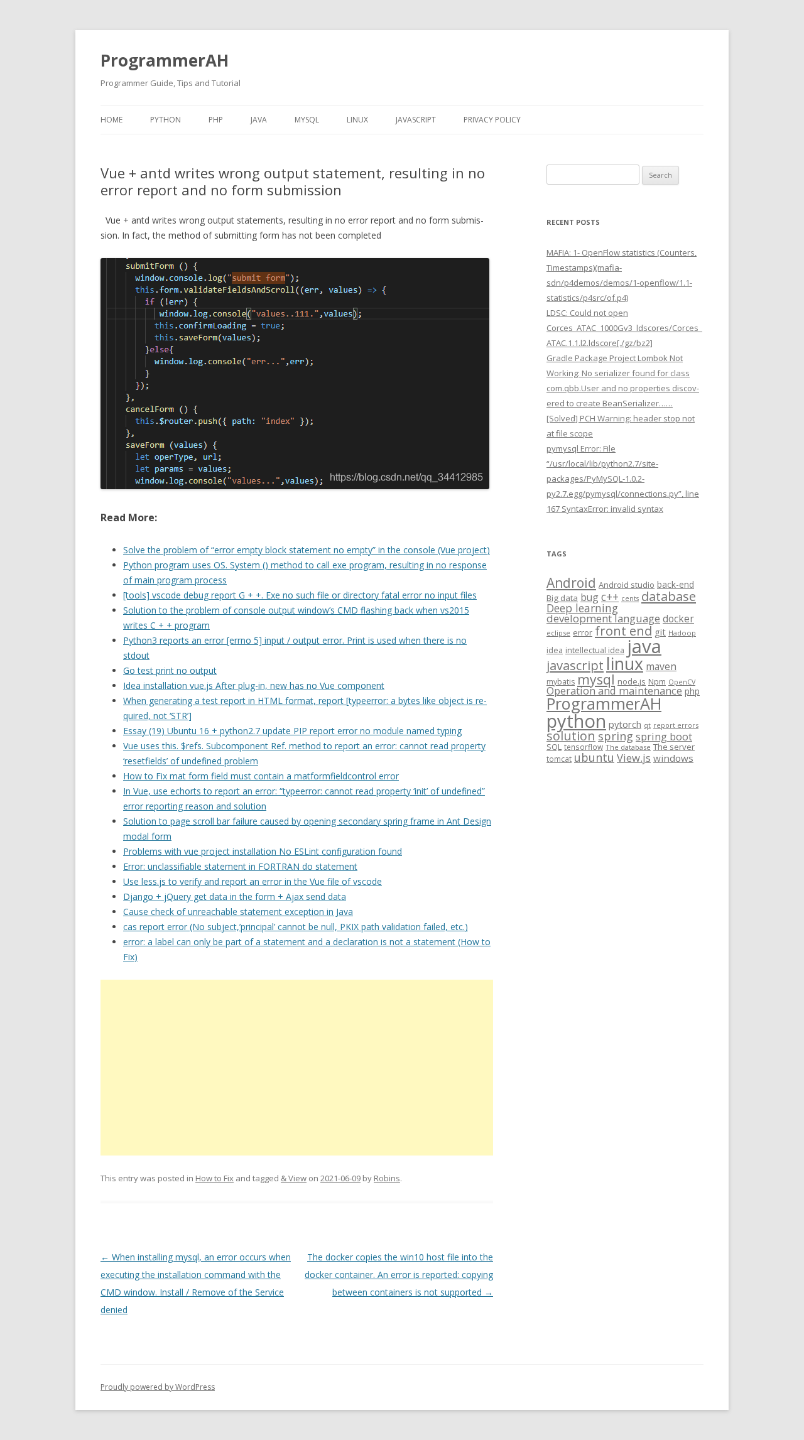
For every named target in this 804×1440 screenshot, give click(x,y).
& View (294, 1178)
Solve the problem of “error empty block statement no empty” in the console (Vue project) (306, 550)
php (692, 691)
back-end (675, 584)
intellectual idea (594, 650)
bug (589, 597)
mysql (596, 679)
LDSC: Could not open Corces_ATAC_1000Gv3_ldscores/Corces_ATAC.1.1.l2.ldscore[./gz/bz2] (624, 328)
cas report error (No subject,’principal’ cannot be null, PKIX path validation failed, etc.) (295, 927)
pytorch (625, 724)
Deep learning (582, 607)
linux (624, 663)
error (582, 632)
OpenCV (681, 682)
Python (165, 119)
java (644, 646)
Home (111, 119)
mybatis (560, 681)
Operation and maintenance (614, 691)
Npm (657, 681)
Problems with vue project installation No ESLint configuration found (262, 851)
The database (628, 747)
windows (673, 758)
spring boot (664, 737)
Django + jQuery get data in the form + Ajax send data (234, 896)
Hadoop (682, 632)
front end (623, 630)
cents (630, 598)
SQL (554, 746)
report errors (675, 725)
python (576, 720)
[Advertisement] (296, 1068)
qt (647, 725)
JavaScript (416, 119)
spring (615, 736)
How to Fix (214, 1178)
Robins (387, 1178)
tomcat (559, 759)
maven (661, 666)
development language (603, 618)
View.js (634, 757)
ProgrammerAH (164, 60)
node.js (631, 681)
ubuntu (594, 757)
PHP (216, 119)
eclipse (558, 632)
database (668, 596)
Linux (357, 119)
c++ (610, 596)
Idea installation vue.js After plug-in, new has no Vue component (253, 685)
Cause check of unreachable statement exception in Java (238, 912)
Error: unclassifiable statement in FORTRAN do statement (240, 866)
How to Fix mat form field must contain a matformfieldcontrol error (261, 776)
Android (571, 583)
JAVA (259, 119)
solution (570, 735)
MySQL (307, 119)
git (660, 631)
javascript (575, 665)
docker (678, 618)
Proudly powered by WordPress (157, 1387)
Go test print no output (170, 670)
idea (554, 650)
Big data (562, 598)
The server (674, 746)
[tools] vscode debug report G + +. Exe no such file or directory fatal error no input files (300, 595)
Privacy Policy (492, 119)
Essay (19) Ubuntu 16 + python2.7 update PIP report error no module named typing (292, 731)
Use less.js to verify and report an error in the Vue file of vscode (252, 881)
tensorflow (583, 747)
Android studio (627, 584)
